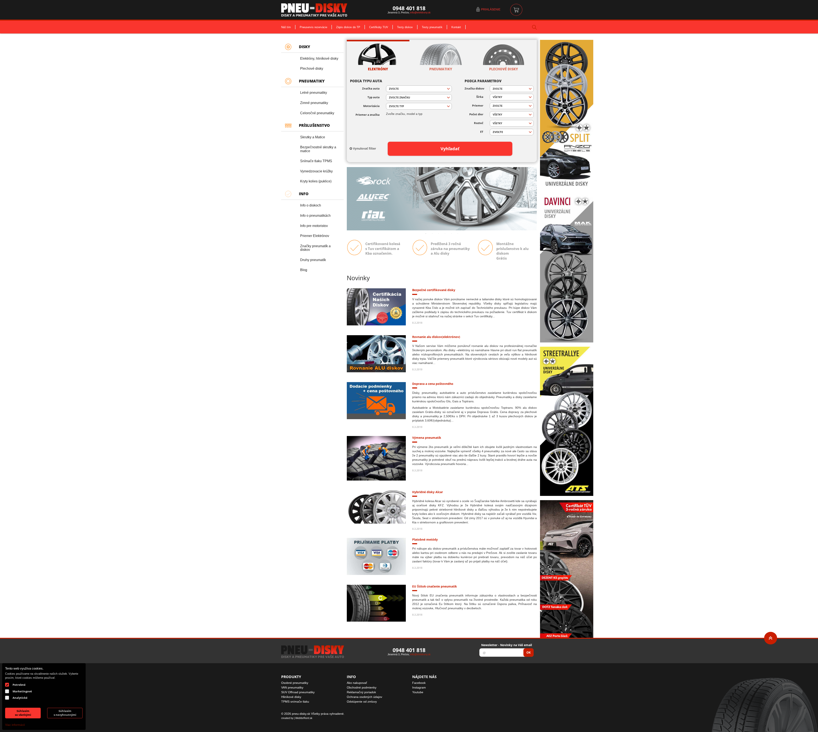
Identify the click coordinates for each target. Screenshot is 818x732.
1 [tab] (426, 233)
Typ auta (373, 97)
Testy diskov (405, 27)
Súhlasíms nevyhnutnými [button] (65, 713)
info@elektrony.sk (420, 12)
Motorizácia (371, 106)
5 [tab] (451, 233)
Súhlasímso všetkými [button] (23, 713)
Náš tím (286, 27)
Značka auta (371, 88)
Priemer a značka (368, 115)
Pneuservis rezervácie (313, 27)
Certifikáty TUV (378, 27)
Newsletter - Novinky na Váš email (506, 645)
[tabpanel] (442, 199)
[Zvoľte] (512, 132)
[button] (419, 88)
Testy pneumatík (432, 27)
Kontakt (456, 27)
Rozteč (478, 123)
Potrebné (19, 685)
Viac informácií (15, 725)
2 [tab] (432, 233)
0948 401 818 (409, 8)
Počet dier (476, 114)
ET (481, 132)
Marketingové (22, 691)
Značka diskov (474, 88)
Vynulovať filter (364, 148)
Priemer (477, 105)
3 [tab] (438, 233)
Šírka (479, 97)
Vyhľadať (450, 149)
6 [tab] (458, 233)
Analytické (20, 698)
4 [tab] (445, 233)
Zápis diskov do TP (348, 27)
